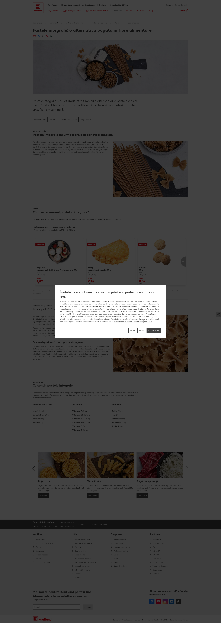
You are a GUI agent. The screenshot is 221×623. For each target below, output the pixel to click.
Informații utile (40, 120)
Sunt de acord (153, 330)
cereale (83, 144)
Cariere (177, 5)
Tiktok (178, 601)
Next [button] (183, 261)
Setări (132, 330)
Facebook (151, 601)
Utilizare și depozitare (68, 120)
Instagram (165, 601)
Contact (184, 5)
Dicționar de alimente (74, 23)
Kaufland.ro (37, 23)
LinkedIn (171, 601)
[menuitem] (53, 10)
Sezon (52, 120)
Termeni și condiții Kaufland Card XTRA (155, 620)
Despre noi (116, 620)
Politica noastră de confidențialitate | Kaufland (133, 321)
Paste (117, 23)
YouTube (158, 601)
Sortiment (54, 23)
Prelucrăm (64, 301)
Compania (169, 5)
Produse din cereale (99, 23)
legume (36, 321)
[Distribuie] (34, 36)
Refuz (141, 330)
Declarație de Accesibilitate (179, 620)
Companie (116, 534)
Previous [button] (33, 468)
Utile (74, 534)
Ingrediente (86, 120)
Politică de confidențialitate (131, 620)
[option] (59, 262)
